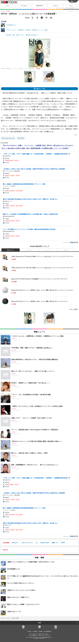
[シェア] (37, 18)
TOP (39, 623)
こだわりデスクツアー (27, 542)
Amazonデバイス (10, 250)
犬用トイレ (66, 250)
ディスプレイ (48, 250)
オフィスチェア (29, 250)
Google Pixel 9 (44, 542)
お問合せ (29, 631)
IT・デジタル (24, 5)
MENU (72, 1)
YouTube (55, 628)
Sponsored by (66, 242)
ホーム (8, 5)
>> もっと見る (73, 309)
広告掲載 (35, 631)
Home (23, 628)
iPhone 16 (15, 542)
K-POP (63, 542)
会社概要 (40, 631)
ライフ (71, 5)
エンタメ (55, 5)
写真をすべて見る (40, 88)
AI (36, 542)
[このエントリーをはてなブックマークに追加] (51, 18)
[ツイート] (32, 18)
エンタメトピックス (9, 138)
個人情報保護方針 (47, 631)
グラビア (21, 138)
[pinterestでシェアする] (46, 18)
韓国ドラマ (55, 542)
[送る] (42, 18)
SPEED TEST (39, 5)
